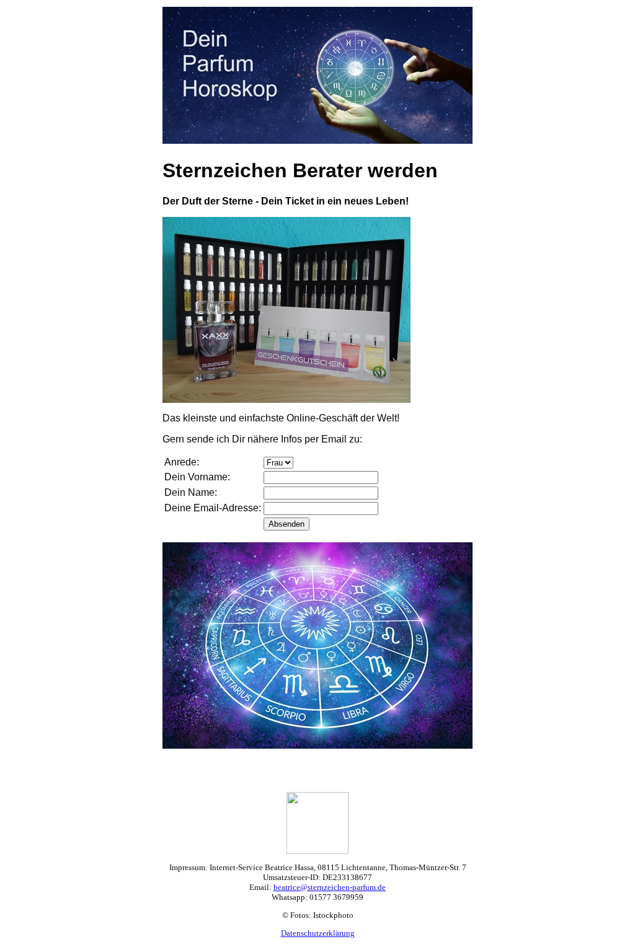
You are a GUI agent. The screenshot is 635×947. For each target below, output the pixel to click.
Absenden (286, 524)
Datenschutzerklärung (318, 933)
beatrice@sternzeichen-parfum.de (329, 887)
